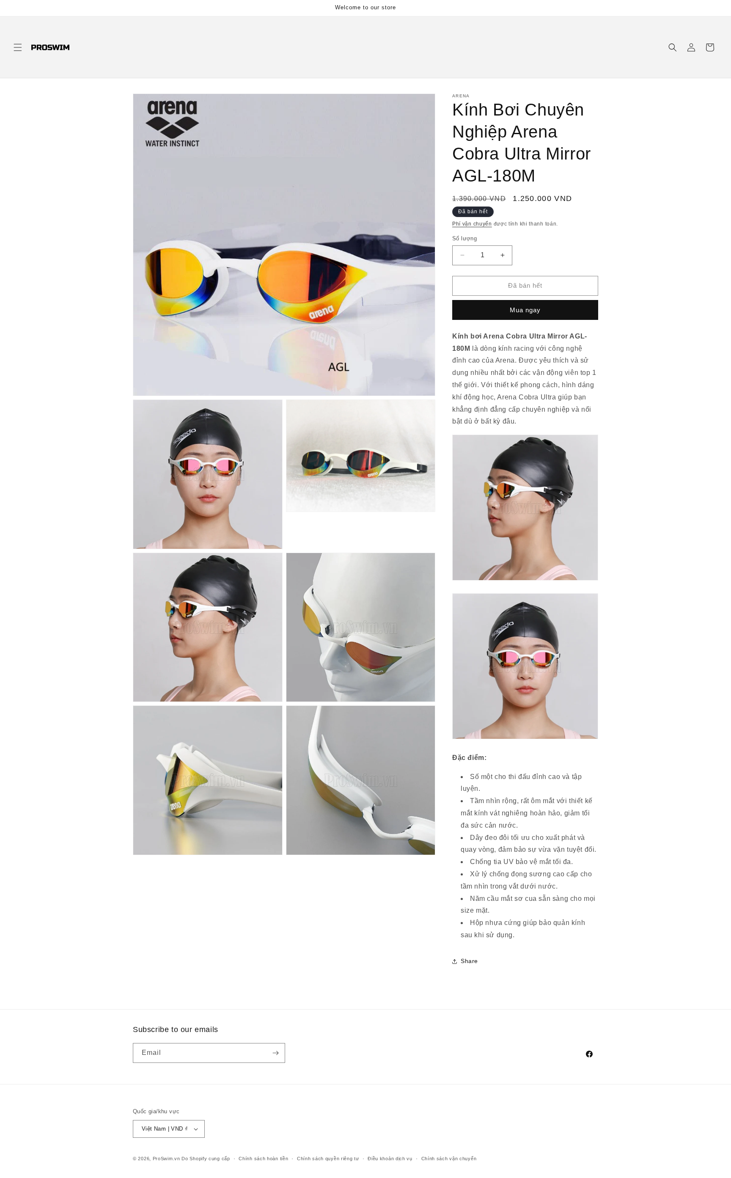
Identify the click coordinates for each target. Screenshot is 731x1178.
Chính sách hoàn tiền (263, 1158)
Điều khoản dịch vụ (390, 1158)
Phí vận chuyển (472, 224)
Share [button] (469, 961)
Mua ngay (525, 310)
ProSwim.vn (166, 1158)
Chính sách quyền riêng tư (328, 1158)
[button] (17, 47)
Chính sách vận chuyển (449, 1158)
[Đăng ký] (275, 1053)
